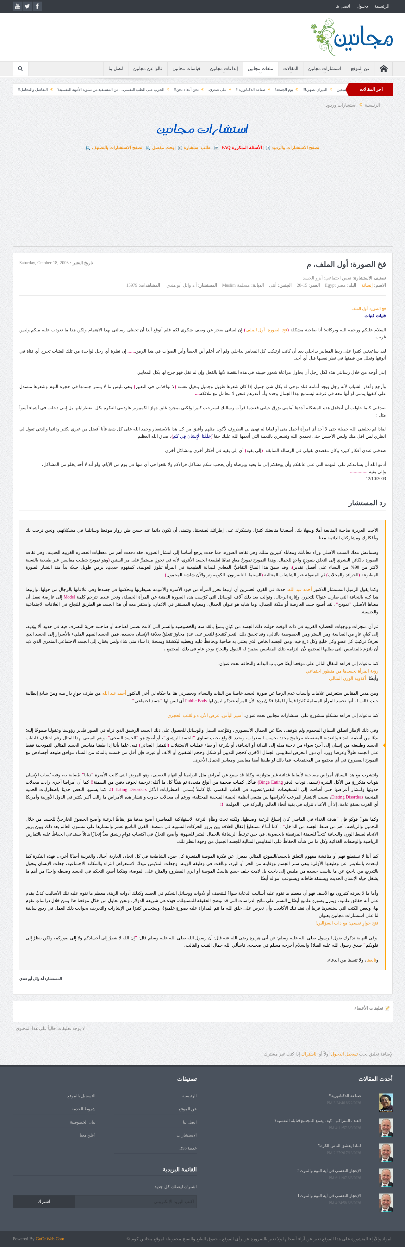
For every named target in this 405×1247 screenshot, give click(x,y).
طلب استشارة (197, 147)
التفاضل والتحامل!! (62, 89)
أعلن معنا (88, 1135)
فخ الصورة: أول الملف (369, 308)
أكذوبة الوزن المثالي (347, 678)
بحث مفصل (163, 147)
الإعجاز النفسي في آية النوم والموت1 (329, 1195)
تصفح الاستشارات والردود (295, 147)
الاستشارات (187, 1135)
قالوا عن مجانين (148, 68)
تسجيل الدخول (344, 1054)
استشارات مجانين (324, 68)
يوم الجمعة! (313, 89)
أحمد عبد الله (300, 589)
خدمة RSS (188, 1148)
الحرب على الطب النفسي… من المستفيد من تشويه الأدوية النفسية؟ (140, 89)
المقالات (290, 68)
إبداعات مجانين (224, 68)
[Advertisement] (202, 202)
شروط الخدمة (84, 1108)
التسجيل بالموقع (81, 1095)
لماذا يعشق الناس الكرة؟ (339, 1145)
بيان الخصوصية (83, 1122)
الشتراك (309, 1054)
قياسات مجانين (186, 68)
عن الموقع (360, 68)
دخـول (362, 6)
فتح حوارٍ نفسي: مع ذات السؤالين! (346, 923)
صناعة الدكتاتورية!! (280, 89)
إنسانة (367, 285)
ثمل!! (33, 89)
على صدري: (247, 89)
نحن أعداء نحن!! (215, 89)
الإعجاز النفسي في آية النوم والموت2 (329, 1170)
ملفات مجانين (260, 68)
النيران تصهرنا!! (344, 89)
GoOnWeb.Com (50, 1239)
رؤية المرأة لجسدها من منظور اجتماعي (342, 671)
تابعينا (371, 960)
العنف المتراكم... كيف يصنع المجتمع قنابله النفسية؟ (317, 1120)
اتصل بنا (342, 6)
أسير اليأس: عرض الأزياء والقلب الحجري (205, 715)
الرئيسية (381, 6)
